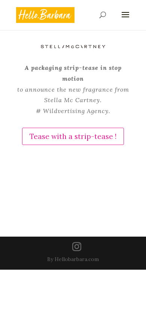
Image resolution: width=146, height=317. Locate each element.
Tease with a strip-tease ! (73, 136)
